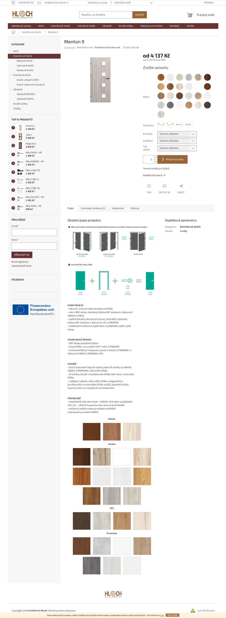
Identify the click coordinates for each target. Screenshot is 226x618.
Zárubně (17, 89)
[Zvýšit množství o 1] (155, 157)
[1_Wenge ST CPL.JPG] (81, 521)
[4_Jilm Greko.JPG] (132, 496)
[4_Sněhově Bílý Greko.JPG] (122, 456)
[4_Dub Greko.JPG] (142, 476)
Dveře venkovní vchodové (31, 85)
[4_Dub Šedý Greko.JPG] (112, 496)
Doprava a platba (97, 2)
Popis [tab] (71, 208)
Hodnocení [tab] (118, 208)
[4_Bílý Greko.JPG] (102, 476)
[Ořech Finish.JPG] (91, 431)
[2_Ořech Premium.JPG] (81, 546)
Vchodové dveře (22, 75)
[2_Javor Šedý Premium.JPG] (112, 565)
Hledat (139, 14)
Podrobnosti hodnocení (107, 47)
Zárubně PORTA (25, 99)
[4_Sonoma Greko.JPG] (142, 456)
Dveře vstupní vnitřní (28, 80)
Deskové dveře (25, 70)
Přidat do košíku (175, 159)
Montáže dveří (123, 2)
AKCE (16, 51)
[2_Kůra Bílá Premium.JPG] (132, 565)
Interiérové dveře (22, 56)
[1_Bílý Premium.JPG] (122, 546)
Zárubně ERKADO (26, 94)
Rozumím (172, 615)
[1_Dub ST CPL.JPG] (122, 521)
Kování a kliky (20, 104)
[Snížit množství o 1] (155, 161)
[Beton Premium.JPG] (102, 546)
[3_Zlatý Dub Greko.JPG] (81, 476)
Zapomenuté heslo (21, 266)
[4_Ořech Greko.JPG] (81, 456)
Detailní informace (152, 175)
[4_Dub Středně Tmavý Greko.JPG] (91, 496)
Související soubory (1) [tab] (93, 208)
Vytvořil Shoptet (206, 610)
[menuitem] (21, 26)
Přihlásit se (21, 254)
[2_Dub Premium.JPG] (142, 546)
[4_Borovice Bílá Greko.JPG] (122, 476)
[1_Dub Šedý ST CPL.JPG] (142, 521)
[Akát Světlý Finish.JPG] (132, 431)
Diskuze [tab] (135, 208)
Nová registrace (20, 262)
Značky (17, 108)
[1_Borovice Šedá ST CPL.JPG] (102, 521)
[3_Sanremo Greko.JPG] (102, 456)
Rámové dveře (25, 61)
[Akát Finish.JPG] (112, 431)
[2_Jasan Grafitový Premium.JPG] (91, 565)
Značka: (131, 47)
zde (162, 615)
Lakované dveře (25, 65)
